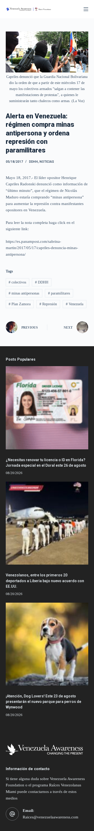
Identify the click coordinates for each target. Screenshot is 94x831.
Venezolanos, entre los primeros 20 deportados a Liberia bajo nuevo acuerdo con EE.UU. (45, 580)
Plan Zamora (20, 304)
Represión (48, 304)
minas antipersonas (24, 293)
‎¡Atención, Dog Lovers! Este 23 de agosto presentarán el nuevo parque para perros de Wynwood (43, 701)
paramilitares (59, 293)
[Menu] (86, 9)
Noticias (46, 162)
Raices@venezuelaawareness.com (50, 817)
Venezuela (74, 304)
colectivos (17, 282)
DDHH (33, 162)
